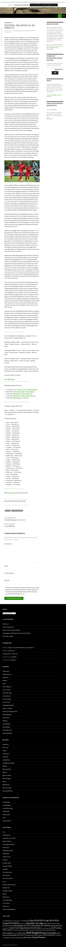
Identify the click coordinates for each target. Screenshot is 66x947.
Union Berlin (13, 937)
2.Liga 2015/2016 (51, 920)
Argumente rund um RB (9, 838)
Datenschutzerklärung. (22, 5)
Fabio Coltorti (7, 930)
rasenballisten (6, 760)
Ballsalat (5, 680)
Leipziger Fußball (7, 866)
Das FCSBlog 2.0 (7, 686)
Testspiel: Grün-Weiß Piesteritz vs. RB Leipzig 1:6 (21, 647)
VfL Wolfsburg (20, 937)
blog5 (4, 683)
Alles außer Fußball (8, 636)
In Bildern (5, 860)
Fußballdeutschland (8, 850)
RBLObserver (6, 784)
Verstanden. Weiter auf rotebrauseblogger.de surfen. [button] (44, 5)
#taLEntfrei (6, 744)
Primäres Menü (64, 16)
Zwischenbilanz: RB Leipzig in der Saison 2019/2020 (16, 633)
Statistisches (6, 897)
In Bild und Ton (7, 856)
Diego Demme (24, 928)
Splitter (5, 894)
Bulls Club (5, 747)
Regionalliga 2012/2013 (16, 935)
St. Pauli (33, 935)
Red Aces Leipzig (7, 787)
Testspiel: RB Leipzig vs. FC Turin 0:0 (14, 519)
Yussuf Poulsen (38, 937)
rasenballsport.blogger (9, 763)
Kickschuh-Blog (7, 699)
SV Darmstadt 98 (48, 935)
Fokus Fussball (6, 690)
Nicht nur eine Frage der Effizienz (11, 630)
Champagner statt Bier (9, 844)
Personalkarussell (7, 872)
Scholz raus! (6, 624)
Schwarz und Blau (7, 708)
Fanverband (6, 753)
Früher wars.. (6, 847)
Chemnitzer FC (6, 928)
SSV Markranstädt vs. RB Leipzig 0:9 (24, 391)
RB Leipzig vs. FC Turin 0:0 (21, 398)
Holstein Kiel (32, 930)
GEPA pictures (13, 493)
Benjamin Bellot (56, 923)
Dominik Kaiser (35, 928)
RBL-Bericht (11, 379)
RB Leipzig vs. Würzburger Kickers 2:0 (24, 396)
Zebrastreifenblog (7, 733)
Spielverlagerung (7, 714)
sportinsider (6, 717)
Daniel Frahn (14, 928)
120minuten (6, 671)
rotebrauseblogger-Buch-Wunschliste (55, 47)
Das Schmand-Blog (8, 808)
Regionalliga (6, 935)
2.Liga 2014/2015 (35, 920)
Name (6, 566)
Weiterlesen (50, 118)
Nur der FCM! (6, 702)
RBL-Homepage (7, 778)
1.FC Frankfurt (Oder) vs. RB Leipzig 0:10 (25, 389)
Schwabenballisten (8, 791)
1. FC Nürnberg (24, 920)
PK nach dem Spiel (7, 878)
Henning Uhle (6, 653)
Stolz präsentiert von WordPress (10, 945)
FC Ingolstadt (15, 930)
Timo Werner (58, 935)
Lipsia (4, 817)
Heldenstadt (6, 811)
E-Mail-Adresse (9, 573)
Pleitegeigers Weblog (8, 705)
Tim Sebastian (6, 937)
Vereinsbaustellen (7, 900)
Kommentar (8, 544)
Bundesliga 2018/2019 (55, 925)
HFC (29, 930)
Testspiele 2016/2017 (17, 510)
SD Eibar (8, 510)
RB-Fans (5, 772)
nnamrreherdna (7, 820)
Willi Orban (28, 937)
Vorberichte (6, 906)
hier (23, 594)
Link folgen (58, 32)
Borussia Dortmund (8, 925)
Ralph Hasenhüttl (49, 933)
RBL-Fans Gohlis (7, 775)
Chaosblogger (6, 802)
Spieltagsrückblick (7, 891)
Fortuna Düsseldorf (23, 930)
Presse (4, 881)
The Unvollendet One (8, 627)
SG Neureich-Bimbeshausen (10, 711)
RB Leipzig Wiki (7, 769)
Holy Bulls (5, 757)
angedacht (5, 677)
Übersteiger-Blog (7, 730)
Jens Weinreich (7, 696)
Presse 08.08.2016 (9, 525)
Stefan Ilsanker (39, 935)
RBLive (4, 781)
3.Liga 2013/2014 (11, 923)
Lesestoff (5, 869)
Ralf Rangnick (34, 932)
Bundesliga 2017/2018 (40, 926)
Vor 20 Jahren (6, 903)
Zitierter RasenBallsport (9, 909)
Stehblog (5, 720)
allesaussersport (7, 674)
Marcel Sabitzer (8, 933)
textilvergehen (6, 727)
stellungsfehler (6, 724)
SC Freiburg (27, 935)
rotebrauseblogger (19, 30)
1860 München (22, 923)
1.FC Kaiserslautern (15, 920)
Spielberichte (8, 22)
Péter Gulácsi (22, 933)
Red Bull (58, 933)
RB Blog (5, 766)
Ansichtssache (6, 835)
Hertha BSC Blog (7, 693)
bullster (5, 750)
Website (6, 580)
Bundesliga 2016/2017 (23, 925)
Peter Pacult (15, 933)
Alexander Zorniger (35, 923)
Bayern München (48, 923)
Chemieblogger (7, 805)
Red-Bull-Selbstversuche (9, 884)
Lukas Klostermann (40, 930)
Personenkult (6, 875)
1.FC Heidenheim (7, 920)
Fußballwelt (6, 853)
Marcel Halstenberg (50, 930)
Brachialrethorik (7, 841)
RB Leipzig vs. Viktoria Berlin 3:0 (22, 393)
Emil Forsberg (56, 928)
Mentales (14, 657)
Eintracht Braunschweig (46, 928)
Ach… (4, 832)
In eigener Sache (7, 863)
